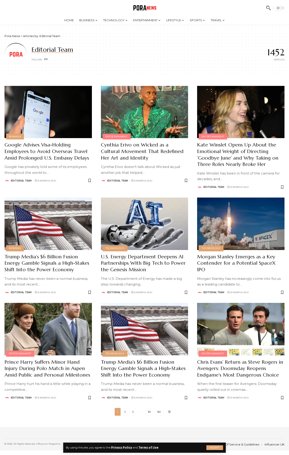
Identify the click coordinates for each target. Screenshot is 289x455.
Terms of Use (148, 447)
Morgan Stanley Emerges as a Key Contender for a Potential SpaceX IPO (236, 263)
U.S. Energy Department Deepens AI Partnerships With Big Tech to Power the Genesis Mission (143, 263)
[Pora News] (144, 7)
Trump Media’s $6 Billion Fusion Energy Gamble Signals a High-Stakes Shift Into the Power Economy (47, 263)
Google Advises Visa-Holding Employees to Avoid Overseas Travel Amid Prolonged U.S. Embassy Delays (47, 151)
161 (149, 411)
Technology (114, 248)
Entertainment (116, 136)
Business (15, 136)
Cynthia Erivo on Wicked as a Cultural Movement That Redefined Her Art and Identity (142, 151)
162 (159, 411)
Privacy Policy (121, 447)
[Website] (46, 59)
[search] (268, 8)
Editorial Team (21, 180)
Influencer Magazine (48, 443)
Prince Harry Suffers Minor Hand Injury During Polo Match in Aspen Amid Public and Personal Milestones (47, 368)
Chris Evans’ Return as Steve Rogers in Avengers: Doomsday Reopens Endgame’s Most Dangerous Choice (240, 368)
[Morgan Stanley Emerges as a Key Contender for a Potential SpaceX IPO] (240, 224)
